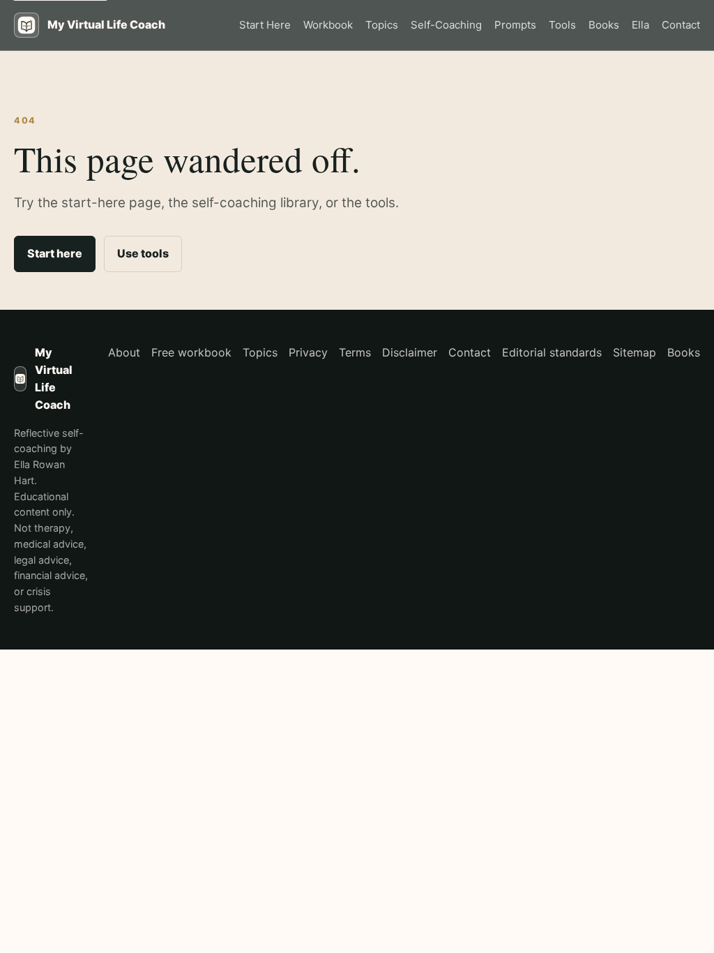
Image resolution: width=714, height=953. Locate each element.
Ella (640, 24)
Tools (562, 24)
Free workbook (191, 352)
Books (603, 24)
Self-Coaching (446, 24)
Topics (381, 24)
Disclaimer (409, 352)
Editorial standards (552, 352)
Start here (54, 253)
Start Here (265, 24)
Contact (681, 24)
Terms (355, 352)
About (124, 352)
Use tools (143, 253)
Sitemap (634, 352)
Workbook (328, 24)
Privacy (308, 352)
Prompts (515, 24)
